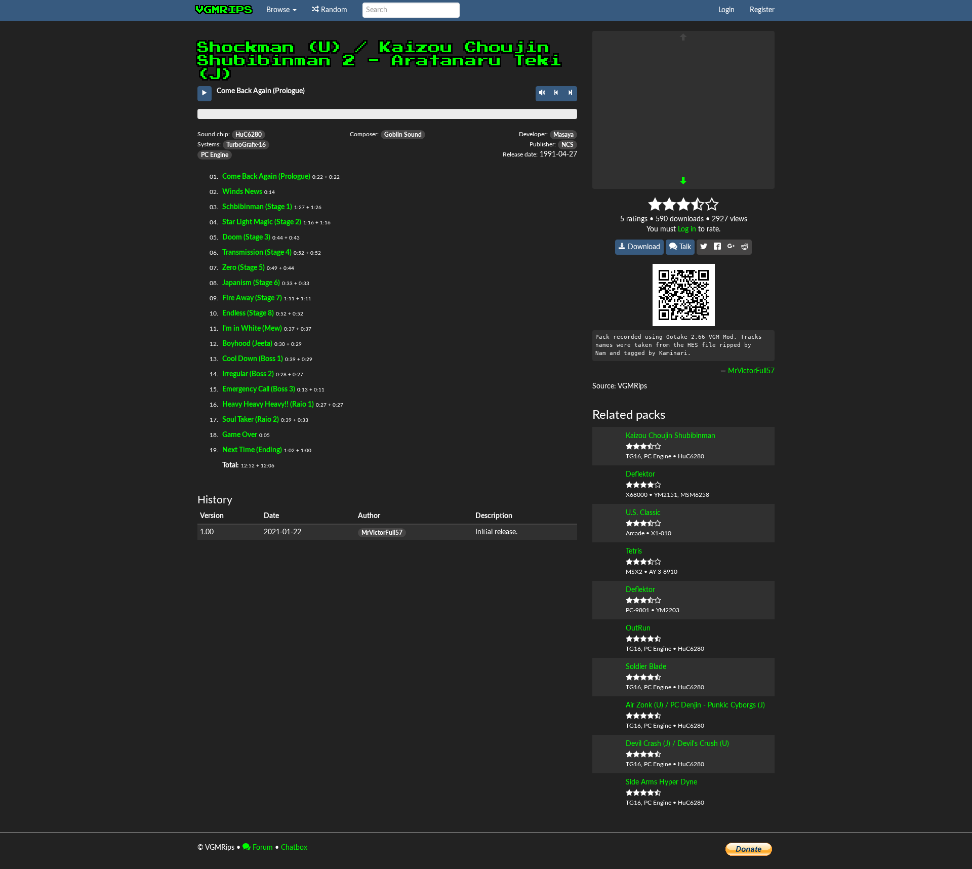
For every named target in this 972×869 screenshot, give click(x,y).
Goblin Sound (403, 135)
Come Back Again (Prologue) (266, 176)
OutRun (638, 628)
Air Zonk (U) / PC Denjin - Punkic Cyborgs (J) (695, 705)
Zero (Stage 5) (243, 267)
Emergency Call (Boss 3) (258, 389)
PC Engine (214, 155)
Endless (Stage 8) (248, 313)
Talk (684, 247)
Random (333, 10)
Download (643, 247)
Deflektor (640, 474)
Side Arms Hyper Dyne (661, 782)
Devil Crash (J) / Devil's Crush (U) (677, 743)
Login (726, 10)
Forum (262, 847)
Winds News (242, 191)
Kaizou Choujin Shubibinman (670, 436)
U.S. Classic (643, 513)
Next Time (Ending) (252, 450)
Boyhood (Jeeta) (247, 343)
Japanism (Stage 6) (251, 283)
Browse (279, 10)
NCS (567, 145)
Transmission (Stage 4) (257, 252)
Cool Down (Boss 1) (252, 359)
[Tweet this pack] (704, 247)
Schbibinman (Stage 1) (257, 207)
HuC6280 (248, 135)
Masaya (563, 135)
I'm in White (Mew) (252, 328)
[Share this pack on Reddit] (745, 247)
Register (762, 10)
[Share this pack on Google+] (731, 247)
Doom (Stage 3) (246, 237)
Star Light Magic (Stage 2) (261, 222)
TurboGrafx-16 (246, 145)
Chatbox (294, 847)
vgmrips (224, 10)
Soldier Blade (646, 666)
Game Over (239, 435)
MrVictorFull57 (381, 533)
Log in (687, 229)
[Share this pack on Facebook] (717, 247)
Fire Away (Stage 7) (252, 298)
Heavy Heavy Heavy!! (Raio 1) (268, 404)
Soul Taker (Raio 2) (250, 419)
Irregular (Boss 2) (248, 374)
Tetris (634, 551)
